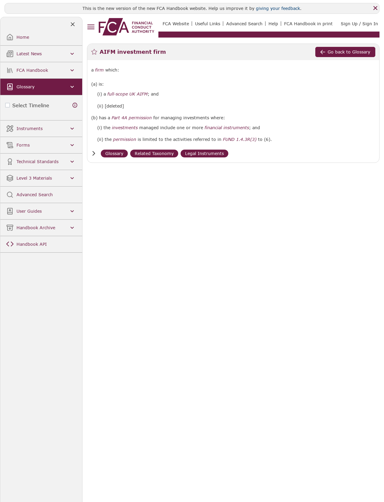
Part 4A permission (132, 118)
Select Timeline (30, 105)
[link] (126, 27)
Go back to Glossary (349, 51)
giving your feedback (278, 8)
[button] (93, 153)
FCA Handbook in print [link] (308, 23)
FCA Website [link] (176, 23)
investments (125, 128)
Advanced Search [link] (244, 23)
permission (124, 139)
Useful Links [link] (207, 23)
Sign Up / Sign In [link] (359, 23)
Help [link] (273, 23)
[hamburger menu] (90, 27)
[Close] (375, 8)
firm (99, 70)
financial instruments (227, 128)
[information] (75, 105)
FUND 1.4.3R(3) (239, 139)
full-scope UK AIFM (127, 94)
